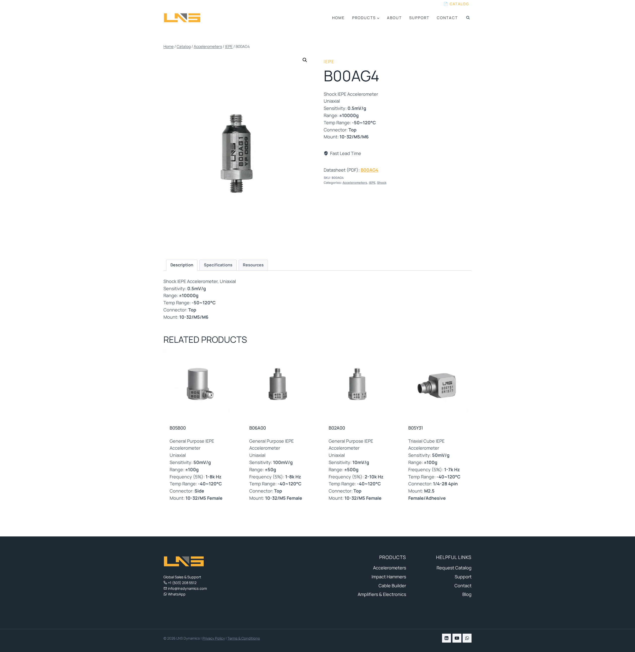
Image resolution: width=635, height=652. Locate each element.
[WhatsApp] (467, 638)
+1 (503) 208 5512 (182, 582)
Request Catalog (454, 568)
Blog (467, 594)
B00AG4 (369, 170)
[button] (304, 60)
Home (338, 17)
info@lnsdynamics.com (187, 588)
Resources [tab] (253, 265)
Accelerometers (355, 183)
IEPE (329, 61)
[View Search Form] (468, 18)
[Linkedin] (446, 638)
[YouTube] (456, 638)
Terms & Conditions (243, 638)
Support (419, 17)
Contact (447, 17)
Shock (381, 183)
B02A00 (337, 428)
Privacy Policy (213, 638)
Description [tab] (181, 265)
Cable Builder (392, 586)
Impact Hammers (389, 577)
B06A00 (257, 428)
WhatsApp (177, 594)
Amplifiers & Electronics (382, 594)
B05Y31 (415, 428)
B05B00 (178, 428)
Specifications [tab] (218, 265)
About (394, 17)
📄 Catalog (456, 3)
